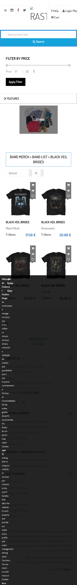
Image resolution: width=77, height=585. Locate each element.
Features (12, 98)
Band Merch (19, 156)
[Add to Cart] (33, 185)
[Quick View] (33, 190)
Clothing (39, 120)
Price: (9, 71)
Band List (39, 156)
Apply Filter (15, 82)
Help (55, 11)
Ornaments (48, 228)
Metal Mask (13, 228)
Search (40, 41)
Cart (56, 17)
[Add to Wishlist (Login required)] (33, 196)
